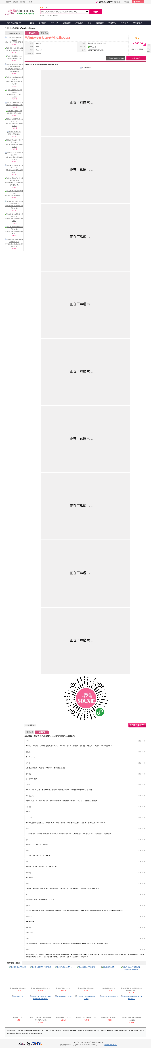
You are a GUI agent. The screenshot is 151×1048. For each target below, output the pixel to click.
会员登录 (22, 2)
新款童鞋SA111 (18, 1018)
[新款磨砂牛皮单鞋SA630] (17, 967)
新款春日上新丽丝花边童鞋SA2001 (14, 171)
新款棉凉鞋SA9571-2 (108, 988)
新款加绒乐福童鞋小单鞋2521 (14, 195)
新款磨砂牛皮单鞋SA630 (17, 988)
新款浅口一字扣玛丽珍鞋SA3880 (86, 1018)
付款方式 (8, 2)
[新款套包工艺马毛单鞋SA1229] (40, 967)
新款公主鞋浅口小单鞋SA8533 (14, 95)
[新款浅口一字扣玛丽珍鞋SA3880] (86, 999)
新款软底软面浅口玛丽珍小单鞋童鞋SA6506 (14, 70)
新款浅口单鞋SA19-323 (63, 1018)
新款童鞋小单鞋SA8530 (14, 113)
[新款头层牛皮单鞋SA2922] (86, 967)
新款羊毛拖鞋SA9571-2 (63, 988)
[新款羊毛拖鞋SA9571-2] (63, 967)
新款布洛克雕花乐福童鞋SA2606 (14, 83)
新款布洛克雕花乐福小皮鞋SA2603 (14, 125)
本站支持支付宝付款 (36, 1044)
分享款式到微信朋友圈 (115, 58)
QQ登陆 (29, 2)
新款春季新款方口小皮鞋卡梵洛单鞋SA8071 (14, 184)
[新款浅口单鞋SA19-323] (63, 996)
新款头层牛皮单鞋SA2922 (86, 988)
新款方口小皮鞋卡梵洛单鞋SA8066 (14, 158)
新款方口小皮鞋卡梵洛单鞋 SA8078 (14, 146)
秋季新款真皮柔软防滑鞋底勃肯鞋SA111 (14, 207)
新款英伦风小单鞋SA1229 (109, 1018)
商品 (41, 8)
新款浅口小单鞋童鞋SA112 (14, 105)
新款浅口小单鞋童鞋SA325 (14, 50)
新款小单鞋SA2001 (14, 134)
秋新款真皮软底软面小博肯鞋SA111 (14, 220)
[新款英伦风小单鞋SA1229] (109, 996)
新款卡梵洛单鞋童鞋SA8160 (14, 42)
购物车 (138, 1)
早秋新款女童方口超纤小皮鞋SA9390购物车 (137, 725)
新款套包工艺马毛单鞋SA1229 (40, 988)
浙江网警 (28, 1044)
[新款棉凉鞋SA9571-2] (108, 967)
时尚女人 (43, 15)
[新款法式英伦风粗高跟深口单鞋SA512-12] (131, 999)
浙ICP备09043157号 (111, 1045)
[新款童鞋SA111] (18, 996)
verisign (21, 1043)
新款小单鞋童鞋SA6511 (14, 58)
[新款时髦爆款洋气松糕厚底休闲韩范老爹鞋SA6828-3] (131, 969)
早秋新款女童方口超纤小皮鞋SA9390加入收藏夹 (30, 725)
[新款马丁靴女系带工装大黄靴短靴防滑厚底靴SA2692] (40, 999)
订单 (46, 8)
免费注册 (15, 2)
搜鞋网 (9, 28)
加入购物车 (136, 58)
